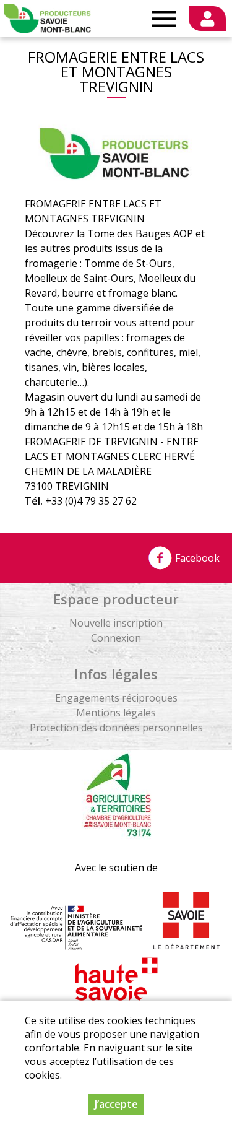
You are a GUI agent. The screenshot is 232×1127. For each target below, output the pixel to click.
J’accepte (116, 1104)
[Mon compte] (207, 18)
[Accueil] (47, 18)
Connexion (116, 638)
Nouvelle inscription (116, 623)
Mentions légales (116, 713)
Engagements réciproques (116, 698)
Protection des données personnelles (116, 727)
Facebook (196, 558)
